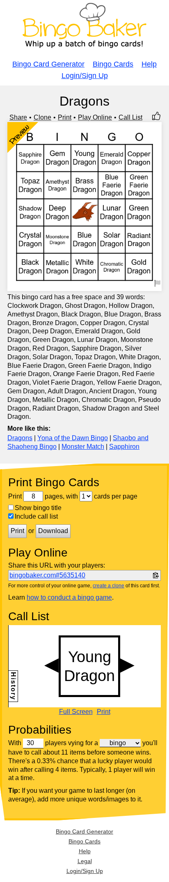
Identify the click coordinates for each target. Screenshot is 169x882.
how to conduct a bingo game (69, 597)
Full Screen (76, 712)
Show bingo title (38, 507)
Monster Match (83, 446)
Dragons (19, 437)
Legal (85, 861)
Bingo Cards (113, 64)
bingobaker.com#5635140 (47, 575)
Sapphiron (124, 446)
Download (53, 530)
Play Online (95, 117)
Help (149, 64)
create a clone (108, 586)
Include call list (36, 516)
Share (18, 117)
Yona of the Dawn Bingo (72, 437)
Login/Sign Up (85, 76)
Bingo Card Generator (48, 64)
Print (64, 117)
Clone (42, 117)
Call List (130, 117)
